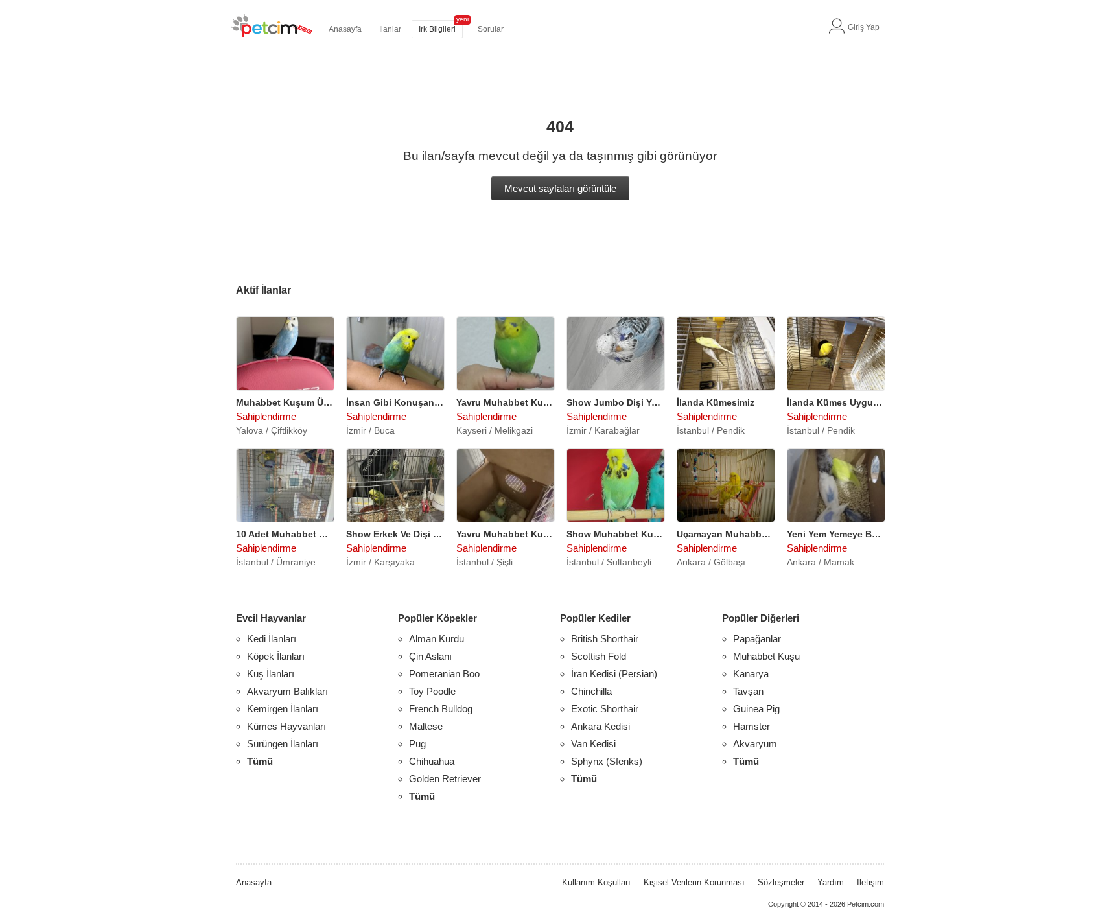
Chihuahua (431, 761)
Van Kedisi (593, 743)
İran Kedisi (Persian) (614, 673)
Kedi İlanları (271, 638)
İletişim (870, 882)
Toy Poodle (432, 691)
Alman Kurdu (436, 638)
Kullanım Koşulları (596, 882)
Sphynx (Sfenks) (606, 761)
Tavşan (748, 691)
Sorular (491, 29)
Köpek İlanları (276, 656)
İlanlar (390, 29)
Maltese (426, 726)
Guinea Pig (756, 708)
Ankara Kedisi (600, 726)
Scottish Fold (598, 656)
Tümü (260, 761)
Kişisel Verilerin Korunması (694, 882)
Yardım (830, 882)
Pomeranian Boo (444, 673)
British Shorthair (604, 638)
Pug (417, 743)
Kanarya (751, 673)
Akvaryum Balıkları (287, 691)
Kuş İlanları (270, 673)
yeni (462, 19)
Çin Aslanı (430, 656)
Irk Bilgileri (437, 29)
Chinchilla (591, 691)
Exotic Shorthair (604, 708)
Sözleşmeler (781, 882)
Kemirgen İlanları (282, 708)
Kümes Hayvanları (286, 726)
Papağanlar (757, 638)
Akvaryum (755, 743)
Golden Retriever (445, 778)
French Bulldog (440, 708)
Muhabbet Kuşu (766, 656)
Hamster (751, 726)
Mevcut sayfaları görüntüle (560, 188)
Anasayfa (345, 29)
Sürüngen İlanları (282, 743)
